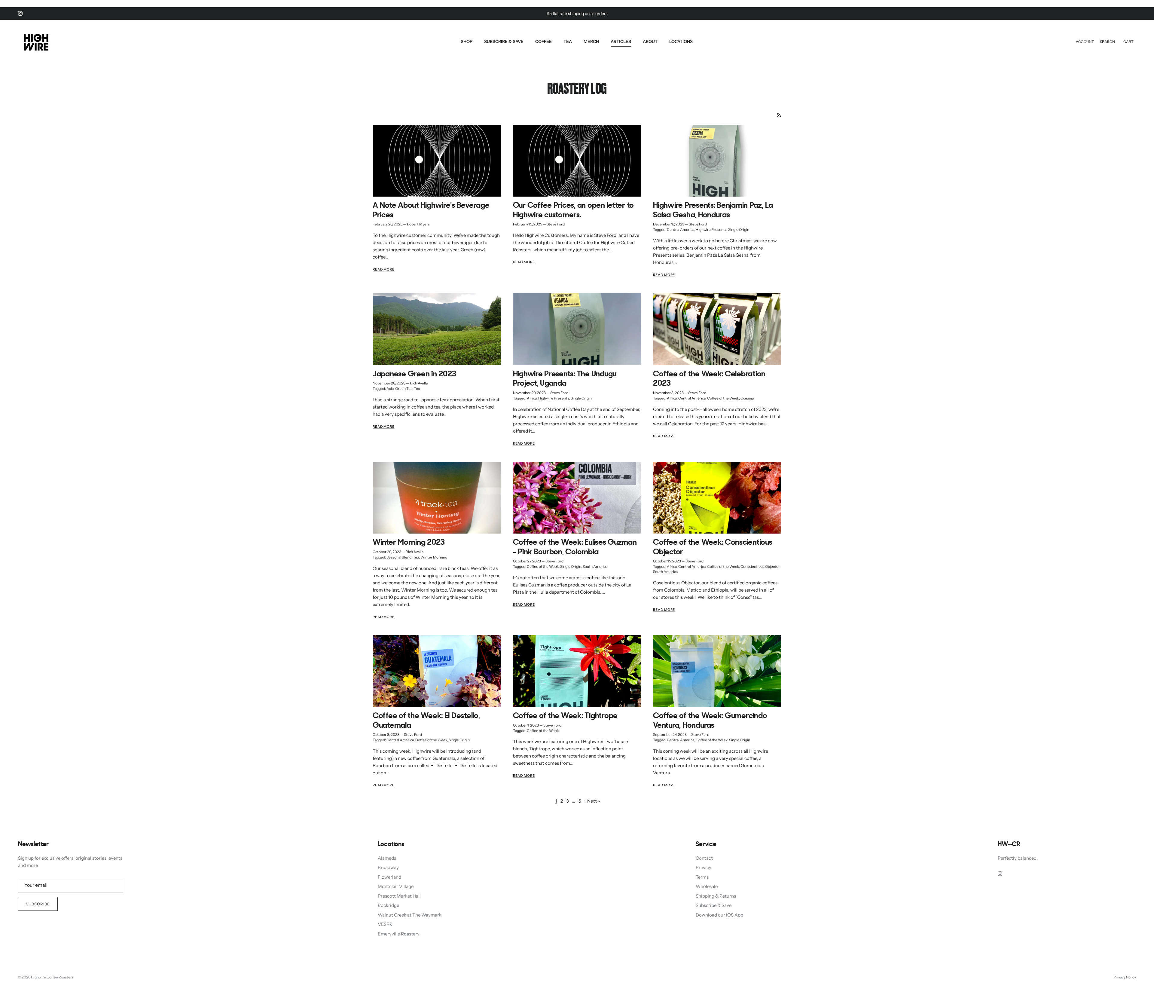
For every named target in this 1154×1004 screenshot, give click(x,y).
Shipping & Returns (716, 896)
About (650, 41)
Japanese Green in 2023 (414, 374)
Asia (390, 388)
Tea (567, 41)
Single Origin (738, 229)
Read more (384, 269)
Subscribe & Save (504, 41)
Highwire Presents (711, 229)
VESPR (385, 924)
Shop (466, 41)
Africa (532, 398)
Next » (593, 801)
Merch (591, 41)
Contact (704, 858)
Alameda (387, 858)
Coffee (543, 41)
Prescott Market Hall (399, 896)
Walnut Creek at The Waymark (409, 915)
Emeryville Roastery (399, 934)
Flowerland (389, 877)
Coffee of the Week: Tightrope (565, 716)
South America (595, 566)
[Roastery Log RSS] (779, 115)
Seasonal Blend (398, 557)
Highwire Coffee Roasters (52, 977)
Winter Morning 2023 (409, 543)
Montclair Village (396, 886)
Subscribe (38, 903)
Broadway (388, 867)
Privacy (703, 867)
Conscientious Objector (760, 566)
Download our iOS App (719, 915)
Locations (681, 41)
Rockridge (388, 905)
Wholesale (707, 886)
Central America (680, 229)
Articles (621, 41)
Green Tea (403, 388)
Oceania (747, 398)
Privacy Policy (1124, 977)
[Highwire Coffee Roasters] (36, 41)
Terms (702, 877)
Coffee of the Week (723, 398)
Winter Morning (433, 557)
